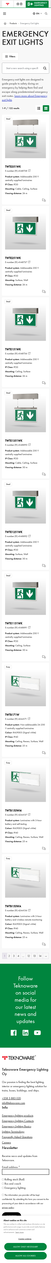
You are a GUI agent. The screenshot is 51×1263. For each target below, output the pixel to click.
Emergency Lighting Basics (16, 1126)
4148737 (22, 262)
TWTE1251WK (13, 532)
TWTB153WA (13, 906)
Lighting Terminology (13, 1131)
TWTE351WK (13, 166)
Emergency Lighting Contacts (18, 1120)
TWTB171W (12, 714)
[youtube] (37, 1032)
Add (44, 200)
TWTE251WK (13, 258)
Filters (12, 56)
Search (45, 68)
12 (28, 956)
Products (13, 23)
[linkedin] (25, 1032)
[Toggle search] (46, 13)
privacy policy (8, 1207)
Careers (6, 1142)
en (37, 13)
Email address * (11, 1167)
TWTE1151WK (13, 623)
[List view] (39, 108)
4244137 (22, 814)
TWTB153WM (13, 810)
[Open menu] (5, 13)
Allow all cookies (25, 1255)
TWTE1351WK (13, 440)
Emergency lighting (15, 1187)
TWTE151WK (13, 349)
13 (34, 956)
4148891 (22, 627)
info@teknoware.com (13, 1103)
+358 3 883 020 (11, 1098)
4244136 (22, 910)
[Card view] (46, 108)
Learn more (19, 1232)
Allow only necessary (25, 1246)
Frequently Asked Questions (17, 1137)
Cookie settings (24, 1239)
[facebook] (13, 1032)
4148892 (22, 536)
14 (40, 956)
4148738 (22, 170)
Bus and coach (12, 1183)
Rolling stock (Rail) (14, 1179)
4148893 (22, 444)
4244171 (22, 718)
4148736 (22, 353)
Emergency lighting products (17, 1115)
